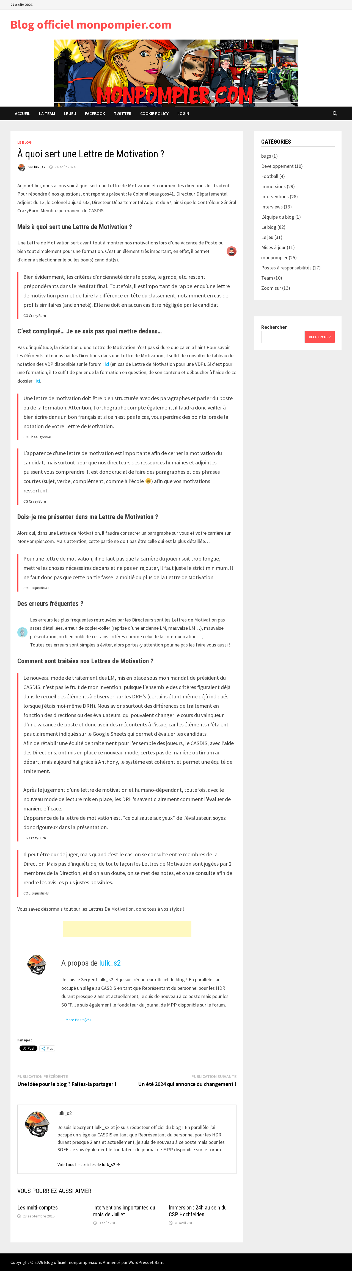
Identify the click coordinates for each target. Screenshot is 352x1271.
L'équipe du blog (277, 217)
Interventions (275, 196)
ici (107, 364)
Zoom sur (271, 288)
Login (183, 113)
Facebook (95, 113)
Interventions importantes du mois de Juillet (124, 1211)
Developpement (277, 166)
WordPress (138, 1262)
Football (269, 176)
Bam (159, 1262)
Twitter (122, 113)
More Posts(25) (78, 1019)
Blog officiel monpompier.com (91, 24)
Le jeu (70, 113)
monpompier (274, 257)
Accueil (22, 113)
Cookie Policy (154, 113)
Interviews (272, 207)
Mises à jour (273, 247)
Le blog (24, 142)
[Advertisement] (127, 929)
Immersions (273, 186)
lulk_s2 (39, 167)
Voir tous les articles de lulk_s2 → (88, 1164)
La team (47, 113)
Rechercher (274, 327)
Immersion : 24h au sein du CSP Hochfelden (198, 1211)
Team (267, 278)
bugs (266, 156)
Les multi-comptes (37, 1207)
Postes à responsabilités (286, 267)
